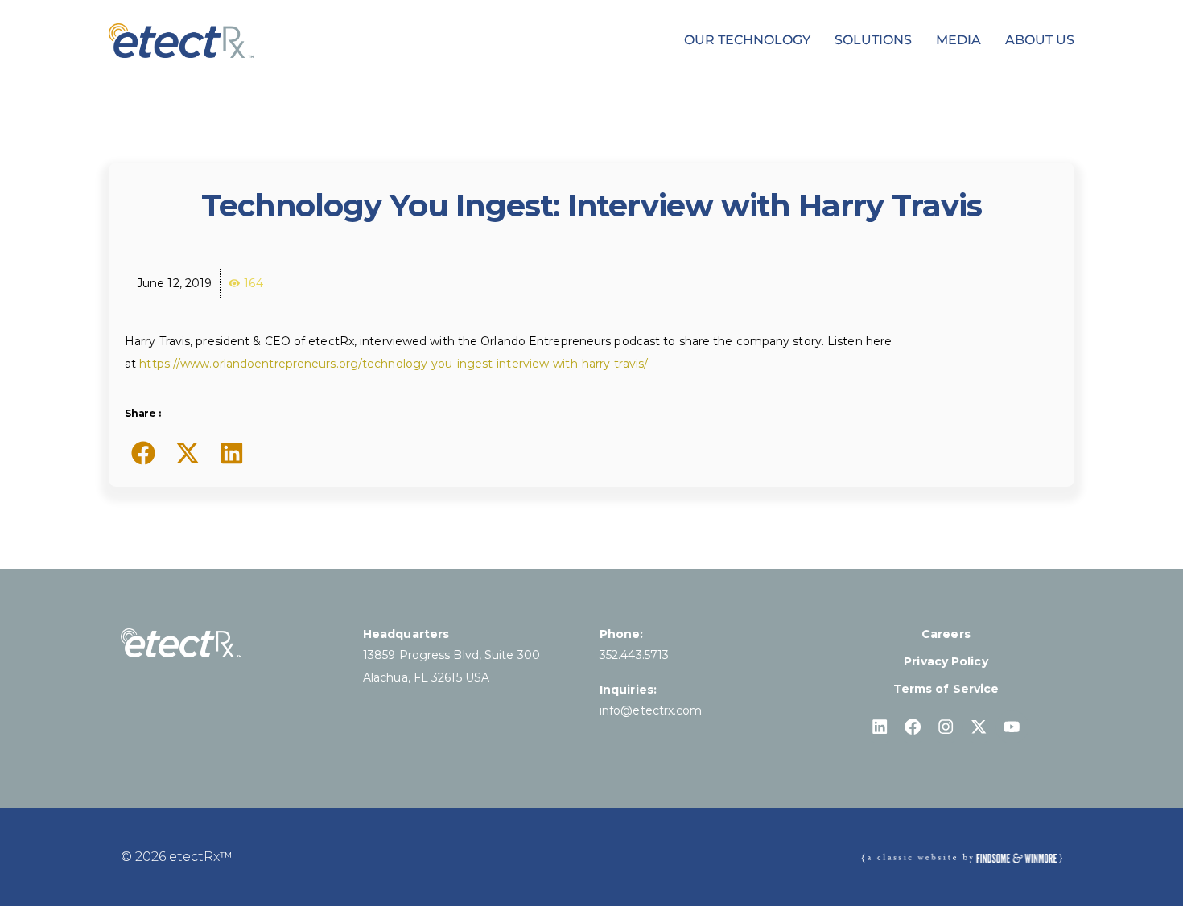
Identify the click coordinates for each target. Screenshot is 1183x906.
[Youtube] (1011, 726)
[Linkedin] (880, 726)
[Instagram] (946, 726)
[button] (143, 452)
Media (958, 39)
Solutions (873, 39)
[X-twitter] (978, 726)
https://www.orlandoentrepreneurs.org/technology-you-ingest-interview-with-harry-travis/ (393, 363)
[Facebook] (913, 726)
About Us (1039, 39)
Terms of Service (946, 689)
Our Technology (747, 39)
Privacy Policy (945, 661)
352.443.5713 (634, 655)
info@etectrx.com (651, 710)
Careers (946, 634)
